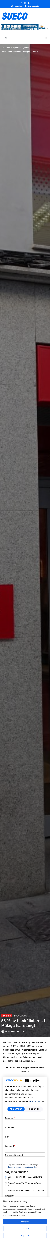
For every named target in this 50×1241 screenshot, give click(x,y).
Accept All (25, 1222)
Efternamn (10, 1128)
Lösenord (10, 1146)
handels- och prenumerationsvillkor (22, 1167)
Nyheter (16, 48)
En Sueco (6, 48)
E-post (8, 1137)
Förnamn (10, 1118)
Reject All (25, 1235)
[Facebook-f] (21, 3)
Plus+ (34, 1101)
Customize (25, 1228)
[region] (25, 1219)
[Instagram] (25, 3)
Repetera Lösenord (14, 1155)
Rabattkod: (10, 1196)
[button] (46, 38)
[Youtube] (28, 3)
